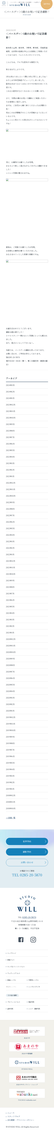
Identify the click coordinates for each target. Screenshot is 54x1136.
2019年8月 (10, 743)
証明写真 (10, 1009)
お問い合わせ (27, 862)
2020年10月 (11, 652)
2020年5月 (10, 684)
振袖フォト (11, 960)
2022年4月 (10, 535)
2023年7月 (10, 437)
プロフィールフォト (13, 1002)
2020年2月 (10, 704)
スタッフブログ (13, 1116)
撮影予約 (27, 851)
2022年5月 (10, 528)
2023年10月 (11, 417)
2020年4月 (10, 691)
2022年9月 (10, 502)
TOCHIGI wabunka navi (27, 1100)
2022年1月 (10, 554)
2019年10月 (11, 730)
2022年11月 (10, 489)
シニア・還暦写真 (34, 1009)
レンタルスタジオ (34, 987)
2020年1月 (10, 710)
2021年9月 (10, 580)
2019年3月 (10, 776)
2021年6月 (10, 600)
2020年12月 (11, 639)
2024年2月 (10, 391)
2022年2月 (10, 548)
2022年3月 (10, 541)
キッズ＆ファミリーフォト (16, 24)
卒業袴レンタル (33, 980)
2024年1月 (10, 398)
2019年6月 (10, 756)
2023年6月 (10, 443)
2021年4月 (10, 613)
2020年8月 (10, 665)
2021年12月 (10, 561)
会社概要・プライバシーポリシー (20, 1120)
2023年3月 (10, 463)
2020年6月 (10, 678)
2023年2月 (10, 469)
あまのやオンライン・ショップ (27, 1084)
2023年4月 (10, 456)
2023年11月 (10, 411)
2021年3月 (10, 619)
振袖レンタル (11, 980)
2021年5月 (10, 606)
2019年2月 (10, 782)
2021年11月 (10, 567)
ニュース (10, 1112)
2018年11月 (10, 802)
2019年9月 (10, 736)
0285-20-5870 (31, 874)
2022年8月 (10, 509)
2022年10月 (11, 495)
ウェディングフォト (13, 973)
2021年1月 (10, 632)
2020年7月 (10, 671)
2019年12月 (10, 717)
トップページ (11, 953)
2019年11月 (10, 723)
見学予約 (27, 841)
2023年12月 (10, 404)
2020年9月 (10, 658)
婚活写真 (31, 1002)
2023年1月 (10, 476)
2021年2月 (10, 626)
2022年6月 (10, 522)
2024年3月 (10, 385)
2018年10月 (11, 808)
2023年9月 (10, 424)
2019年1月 (10, 789)
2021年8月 (10, 587)
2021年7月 (10, 593)
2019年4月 (10, 769)
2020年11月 (10, 645)
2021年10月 (10, 574)
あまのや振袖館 (27, 1053)
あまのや (27, 1038)
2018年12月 (10, 795)
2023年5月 (10, 450)
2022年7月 (10, 515)
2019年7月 (10, 749)
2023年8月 (10, 430)
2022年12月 (10, 482)
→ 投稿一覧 (10, 817)
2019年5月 (10, 762)
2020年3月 (10, 697)
